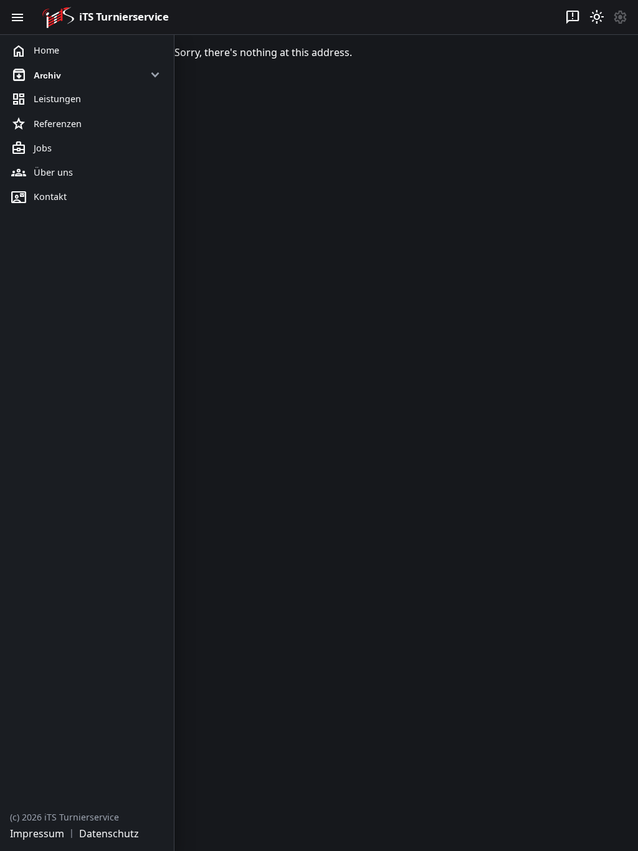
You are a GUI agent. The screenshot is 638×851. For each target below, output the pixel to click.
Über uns (42, 172)
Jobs (31, 148)
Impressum (37, 833)
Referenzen (46, 124)
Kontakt (39, 197)
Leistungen (46, 99)
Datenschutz (109, 833)
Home (35, 51)
